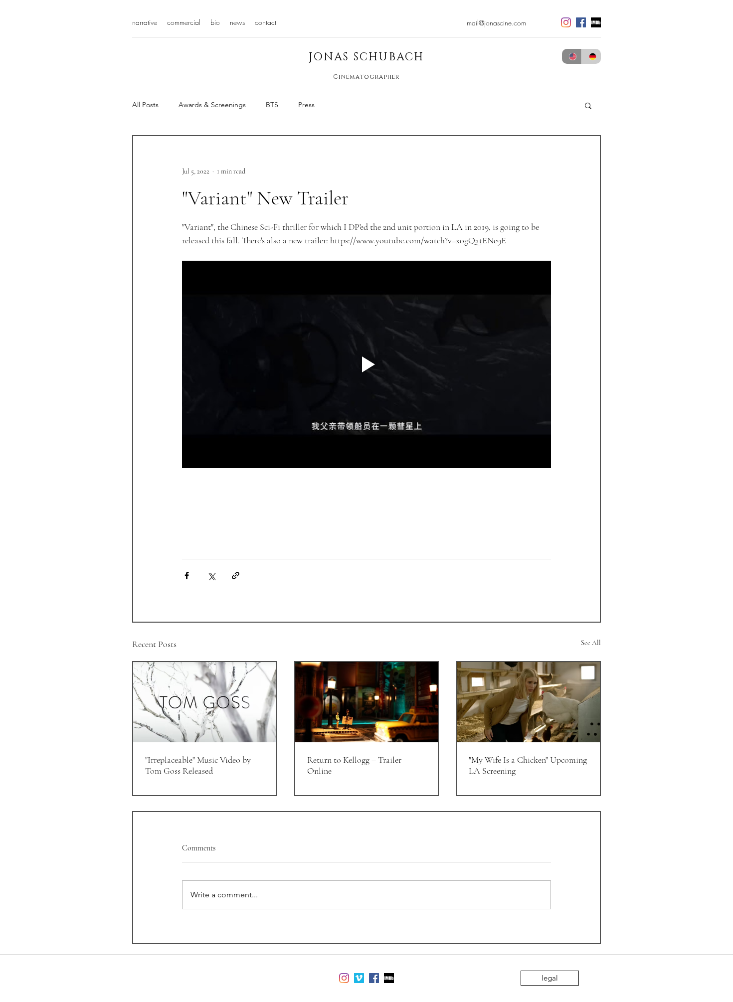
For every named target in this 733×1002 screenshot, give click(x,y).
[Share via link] (235, 575)
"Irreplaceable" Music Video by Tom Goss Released (198, 765)
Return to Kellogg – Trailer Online (354, 765)
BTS (272, 105)
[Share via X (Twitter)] (211, 575)
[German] (591, 56)
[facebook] (581, 22)
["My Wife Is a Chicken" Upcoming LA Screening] (528, 702)
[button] (588, 105)
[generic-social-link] (596, 22)
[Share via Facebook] (186, 575)
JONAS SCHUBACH (366, 57)
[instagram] (566, 22)
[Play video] (366, 364)
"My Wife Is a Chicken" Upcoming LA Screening (528, 765)
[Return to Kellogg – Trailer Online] (366, 702)
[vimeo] (359, 978)
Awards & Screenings (212, 105)
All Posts (145, 105)
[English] (571, 56)
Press (306, 105)
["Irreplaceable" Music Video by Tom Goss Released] (204, 702)
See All (591, 643)
